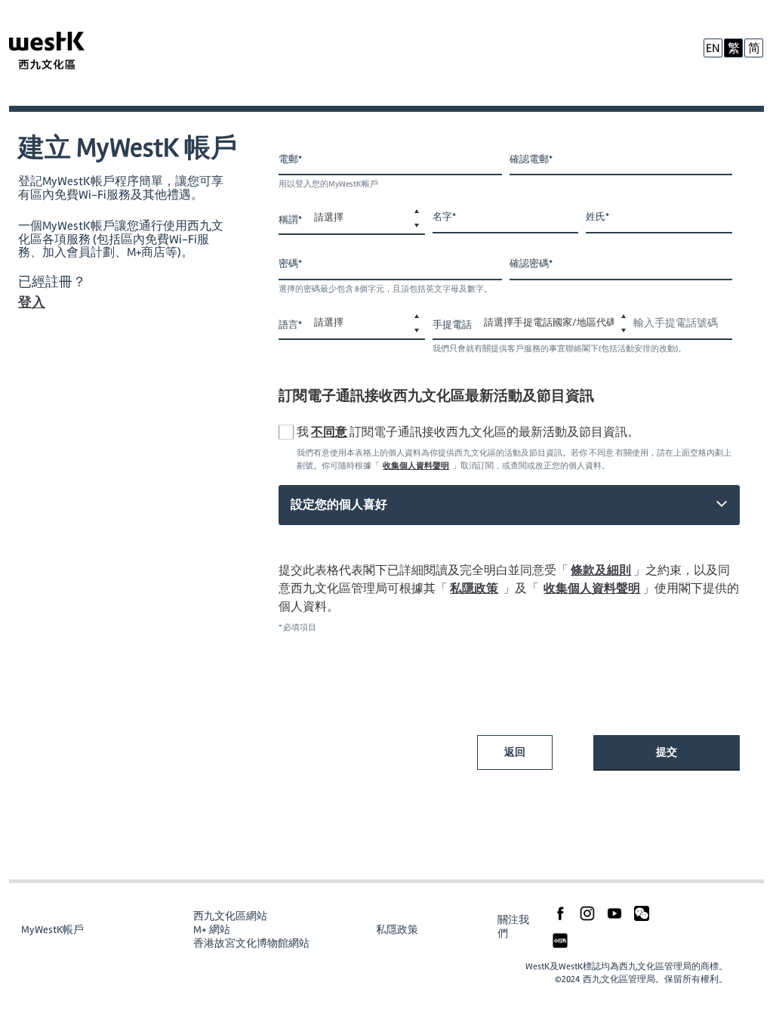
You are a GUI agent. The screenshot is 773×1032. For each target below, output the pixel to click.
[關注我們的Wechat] (642, 912)
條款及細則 (601, 570)
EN (713, 48)
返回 (514, 752)
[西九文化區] (62, 53)
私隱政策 (474, 588)
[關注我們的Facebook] (560, 912)
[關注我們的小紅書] (560, 939)
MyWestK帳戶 (52, 929)
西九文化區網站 (230, 916)
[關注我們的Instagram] (587, 912)
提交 (666, 752)
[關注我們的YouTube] (614, 912)
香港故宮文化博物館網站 (251, 943)
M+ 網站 (211, 929)
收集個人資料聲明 (416, 466)
